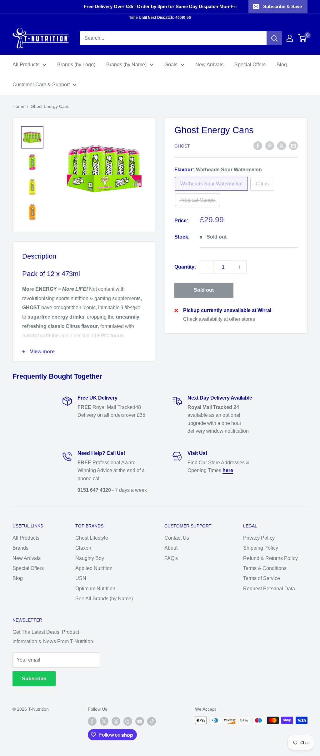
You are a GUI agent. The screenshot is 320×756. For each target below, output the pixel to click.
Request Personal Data (269, 588)
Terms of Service (261, 578)
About (171, 548)
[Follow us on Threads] (116, 721)
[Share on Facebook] (257, 145)
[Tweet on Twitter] (281, 145)
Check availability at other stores (219, 319)
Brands (20, 548)
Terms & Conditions (265, 568)
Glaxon (83, 548)
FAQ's (171, 558)
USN (80, 578)
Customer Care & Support (41, 84)
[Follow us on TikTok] (151, 721)
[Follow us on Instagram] (127, 721)
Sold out (204, 290)
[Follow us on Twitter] (104, 721)
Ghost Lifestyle (91, 538)
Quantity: (185, 267)
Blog (282, 64)
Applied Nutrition (93, 568)
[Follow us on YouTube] (139, 721)
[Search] (274, 38)
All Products (25, 64)
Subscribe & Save (282, 6)
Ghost (182, 146)
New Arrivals (209, 64)
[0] (302, 38)
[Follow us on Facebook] (92, 721)
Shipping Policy (260, 548)
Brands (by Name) (126, 64)
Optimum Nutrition (95, 588)
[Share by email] (293, 145)
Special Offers (250, 64)
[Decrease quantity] (206, 267)
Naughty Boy (89, 558)
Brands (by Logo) (76, 64)
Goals (171, 64)
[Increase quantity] (239, 267)
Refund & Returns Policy (270, 558)
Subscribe (34, 678)
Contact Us (176, 538)
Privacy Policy (259, 538)
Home (18, 106)
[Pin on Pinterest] (269, 145)
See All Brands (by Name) (104, 598)
